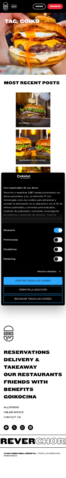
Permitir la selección (33, 289)
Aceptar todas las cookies (33, 280)
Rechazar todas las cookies (33, 298)
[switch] (58, 239)
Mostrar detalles (47, 271)
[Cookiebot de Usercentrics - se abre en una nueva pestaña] (17, 177)
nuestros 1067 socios (29, 192)
